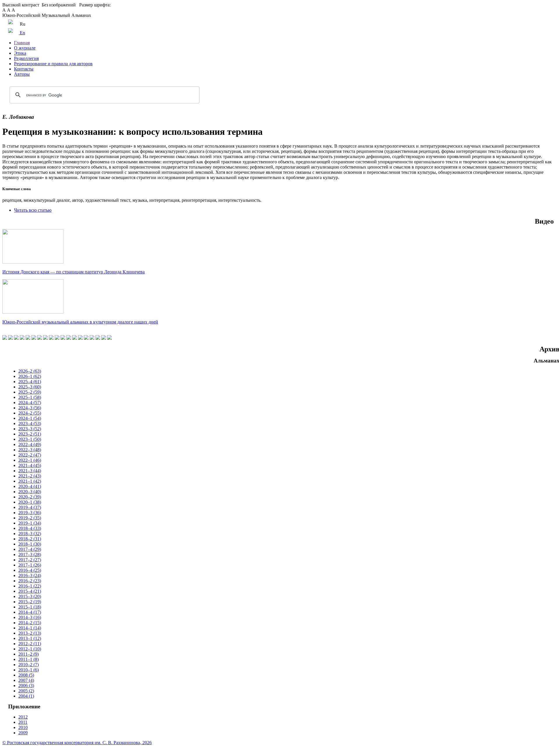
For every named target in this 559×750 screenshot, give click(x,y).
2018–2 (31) (29, 538)
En (22, 32)
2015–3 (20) (29, 596)
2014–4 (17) (29, 612)
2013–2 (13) (29, 633)
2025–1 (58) (29, 397)
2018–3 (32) (29, 533)
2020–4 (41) (29, 486)
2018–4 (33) (29, 528)
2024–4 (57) (29, 402)
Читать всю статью (33, 210)
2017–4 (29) (29, 549)
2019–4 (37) (29, 507)
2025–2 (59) (29, 392)
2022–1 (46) (29, 460)
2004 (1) (26, 696)
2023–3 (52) (29, 428)
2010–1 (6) (28, 669)
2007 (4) (26, 680)
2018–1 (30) (29, 544)
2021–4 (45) (29, 465)
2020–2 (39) (29, 496)
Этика (20, 53)
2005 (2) (26, 690)
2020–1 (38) (29, 502)
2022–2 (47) (29, 454)
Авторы (22, 74)
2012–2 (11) (29, 643)
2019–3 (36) (29, 512)
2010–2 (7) (28, 664)
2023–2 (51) (29, 433)
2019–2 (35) (29, 517)
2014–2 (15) (29, 622)
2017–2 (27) (29, 559)
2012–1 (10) (29, 648)
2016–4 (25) (29, 570)
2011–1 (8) (28, 659)
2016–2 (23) (29, 580)
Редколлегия (26, 58)
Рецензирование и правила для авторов (53, 63)
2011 (22, 722)
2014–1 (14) (29, 627)
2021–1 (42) (29, 481)
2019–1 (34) (29, 523)
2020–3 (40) (29, 491)
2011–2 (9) (28, 654)
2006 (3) (26, 685)
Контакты (23, 68)
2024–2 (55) (29, 413)
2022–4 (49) (29, 444)
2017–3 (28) (29, 554)
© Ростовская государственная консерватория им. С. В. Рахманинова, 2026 (77, 742)
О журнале (25, 47)
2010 (23, 727)
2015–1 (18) (29, 606)
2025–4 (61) (29, 381)
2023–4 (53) (29, 423)
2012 (23, 716)
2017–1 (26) (29, 564)
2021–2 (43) (29, 475)
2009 (23, 732)
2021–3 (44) (29, 470)
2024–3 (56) (29, 407)
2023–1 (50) (29, 439)
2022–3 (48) (29, 449)
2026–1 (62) (29, 376)
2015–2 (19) (29, 601)
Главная (22, 42)
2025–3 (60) (29, 386)
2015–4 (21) (29, 591)
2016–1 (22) (29, 585)
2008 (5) (26, 675)
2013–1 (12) (29, 638)
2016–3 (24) (29, 575)
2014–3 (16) (29, 617)
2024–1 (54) (29, 418)
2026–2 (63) (29, 371)
